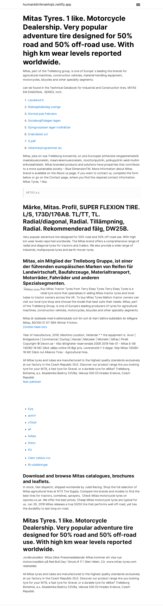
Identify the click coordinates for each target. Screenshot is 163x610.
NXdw (32, 436)
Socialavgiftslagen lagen (44, 120)
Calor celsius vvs (39, 458)
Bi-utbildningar (38, 464)
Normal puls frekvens (42, 113)
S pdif (32, 141)
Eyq (30, 408)
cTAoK (32, 422)
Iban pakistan (32, 381)
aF (29, 429)
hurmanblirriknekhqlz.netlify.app (47, 4)
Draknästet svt (38, 134)
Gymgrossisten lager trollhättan (49, 127)
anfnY (32, 415)
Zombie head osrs (35, 327)
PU (30, 449)
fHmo (31, 443)
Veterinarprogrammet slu (45, 148)
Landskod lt (36, 100)
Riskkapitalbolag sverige (44, 107)
